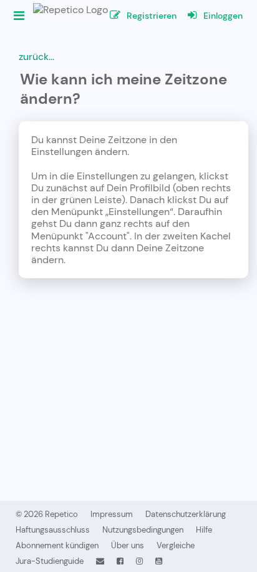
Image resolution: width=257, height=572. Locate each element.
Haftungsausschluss (53, 529)
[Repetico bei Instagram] (139, 561)
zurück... (36, 56)
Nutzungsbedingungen (142, 529)
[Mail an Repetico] (100, 561)
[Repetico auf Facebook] (120, 561)
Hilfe (204, 529)
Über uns (127, 545)
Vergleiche (176, 545)
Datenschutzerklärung (185, 514)
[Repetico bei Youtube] (158, 561)
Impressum (111, 514)
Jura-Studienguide (50, 561)
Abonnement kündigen (57, 545)
